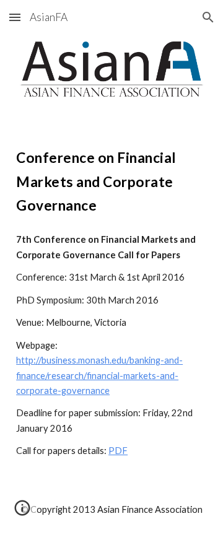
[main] (111, 179)
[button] (15, 17)
